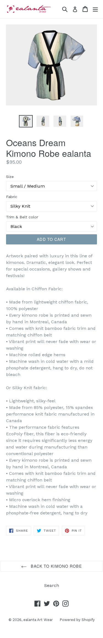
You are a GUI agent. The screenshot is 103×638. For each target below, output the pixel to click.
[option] (25, 121)
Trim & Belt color (22, 217)
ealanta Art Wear (38, 620)
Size (10, 176)
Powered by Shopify (77, 620)
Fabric (11, 196)
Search (51, 585)
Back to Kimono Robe (55, 566)
